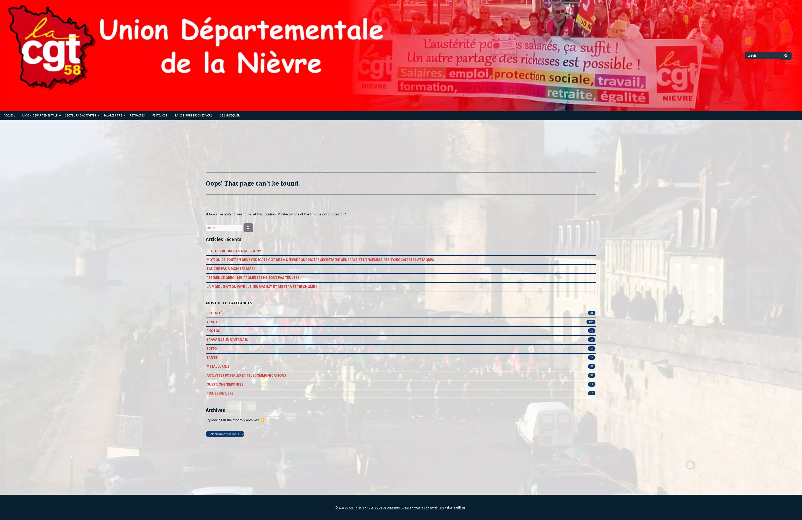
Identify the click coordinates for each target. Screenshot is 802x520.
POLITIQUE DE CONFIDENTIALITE (389, 507)
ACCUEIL (9, 115)
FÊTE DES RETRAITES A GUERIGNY (234, 251)
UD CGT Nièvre (354, 507)
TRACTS (213, 322)
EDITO (212, 349)
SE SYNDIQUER (230, 115)
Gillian (460, 507)
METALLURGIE (218, 366)
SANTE (212, 358)
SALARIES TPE (113, 115)
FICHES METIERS (220, 393)
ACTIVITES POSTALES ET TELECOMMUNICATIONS (246, 375)
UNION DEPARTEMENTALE (40, 115)
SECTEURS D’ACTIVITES (80, 115)
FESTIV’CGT (160, 115)
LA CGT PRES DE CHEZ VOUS (194, 115)
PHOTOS (213, 331)
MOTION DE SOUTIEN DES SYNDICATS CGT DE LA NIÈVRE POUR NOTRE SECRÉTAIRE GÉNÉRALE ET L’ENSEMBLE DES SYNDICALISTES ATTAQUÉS (320, 260)
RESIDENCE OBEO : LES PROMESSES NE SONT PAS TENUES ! (253, 278)
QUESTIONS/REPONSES (225, 384)
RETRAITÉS (137, 115)
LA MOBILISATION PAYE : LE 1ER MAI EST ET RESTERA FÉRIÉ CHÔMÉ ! (262, 287)
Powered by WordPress (429, 507)
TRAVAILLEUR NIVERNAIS (227, 340)
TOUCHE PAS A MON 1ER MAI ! (231, 269)
